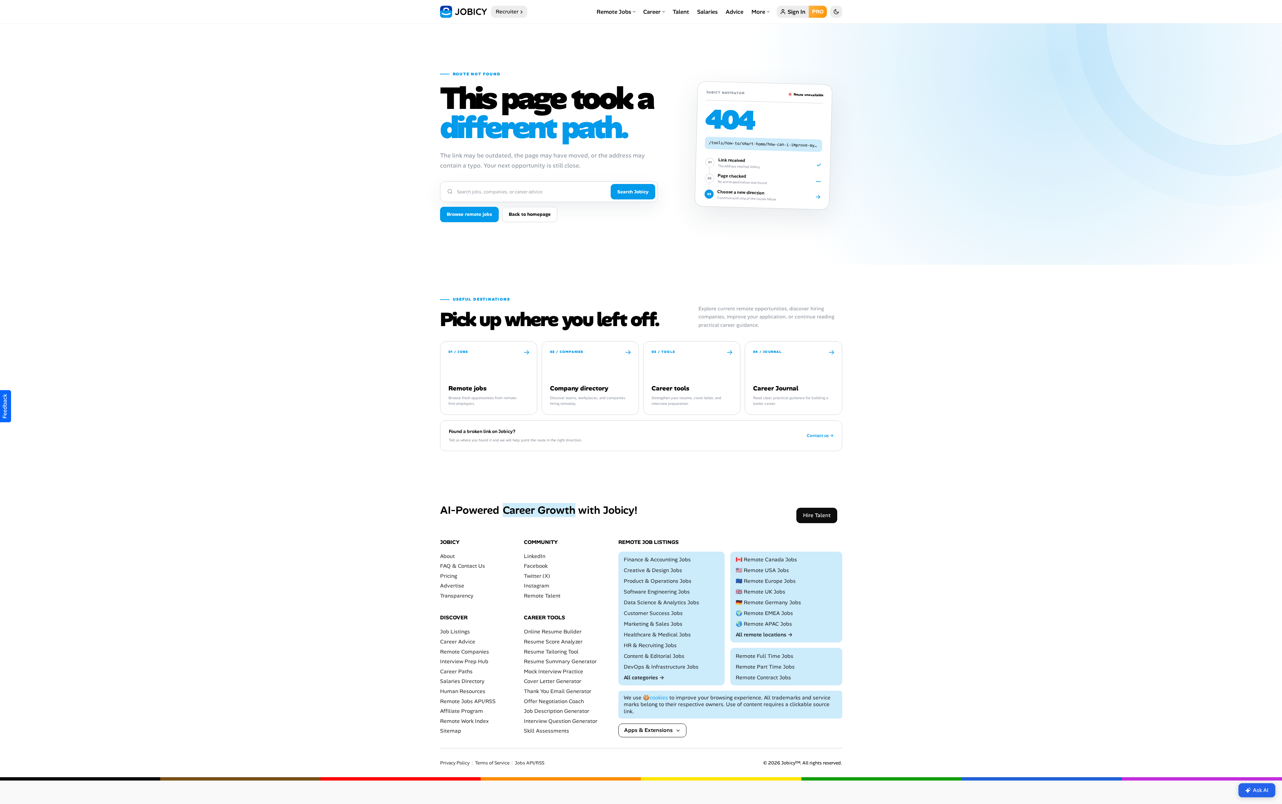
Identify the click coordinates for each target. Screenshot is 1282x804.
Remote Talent (542, 596)
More (758, 11)
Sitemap (450, 731)
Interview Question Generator (560, 721)
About (447, 556)
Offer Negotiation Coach (554, 701)
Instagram (536, 586)
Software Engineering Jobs (657, 592)
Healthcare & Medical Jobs (657, 634)
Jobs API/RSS (529, 763)
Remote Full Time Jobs (764, 656)
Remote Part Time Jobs (765, 667)
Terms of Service (492, 763)
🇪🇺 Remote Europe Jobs (766, 581)
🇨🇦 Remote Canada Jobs (766, 559)
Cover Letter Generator (552, 681)
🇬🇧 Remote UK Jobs (760, 592)
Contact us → (820, 435)
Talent (681, 11)
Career (652, 11)
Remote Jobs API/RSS (468, 701)
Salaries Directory (462, 681)
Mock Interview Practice (553, 671)
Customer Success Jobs (653, 613)
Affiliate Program (461, 711)
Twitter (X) (537, 576)
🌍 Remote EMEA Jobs (764, 613)
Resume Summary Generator (560, 661)
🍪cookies (655, 697)
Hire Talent (817, 515)
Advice (734, 11)
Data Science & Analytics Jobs (661, 602)
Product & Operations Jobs (657, 581)
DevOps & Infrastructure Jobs (661, 667)
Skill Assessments (546, 731)
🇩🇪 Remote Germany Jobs (768, 602)
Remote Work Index (464, 721)
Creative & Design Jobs (653, 570)
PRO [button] (817, 11)
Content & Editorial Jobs (654, 656)
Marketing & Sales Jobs (653, 624)
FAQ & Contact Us (462, 566)
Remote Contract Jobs (763, 677)
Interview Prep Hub (464, 661)
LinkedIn (534, 556)
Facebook (536, 566)
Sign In (796, 11)
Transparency (457, 596)
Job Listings (455, 632)
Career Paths (456, 671)
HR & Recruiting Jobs (650, 645)
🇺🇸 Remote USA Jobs (762, 570)
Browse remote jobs (469, 214)
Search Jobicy (633, 192)
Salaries (707, 11)
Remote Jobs (614, 11)
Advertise (452, 586)
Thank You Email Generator (557, 691)
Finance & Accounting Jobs (657, 559)
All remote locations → (764, 634)
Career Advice (457, 641)
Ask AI (1261, 790)
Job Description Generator (556, 711)
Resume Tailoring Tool (551, 651)
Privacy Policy (455, 763)
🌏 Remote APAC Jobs (764, 624)
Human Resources (462, 691)
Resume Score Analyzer (553, 641)
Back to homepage (530, 214)
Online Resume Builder (553, 632)
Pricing (448, 576)
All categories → (644, 677)
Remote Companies (464, 651)
